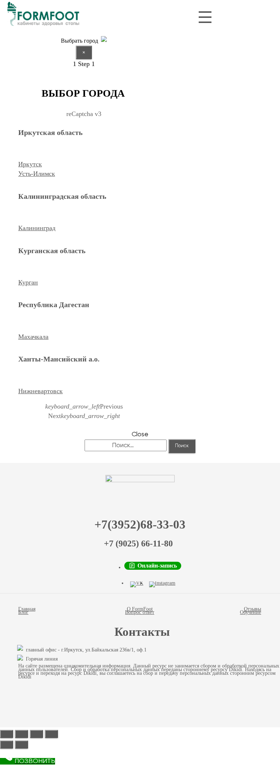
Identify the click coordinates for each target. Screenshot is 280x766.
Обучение (250, 612)
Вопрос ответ (139, 612)
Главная (26, 609)
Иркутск (30, 164)
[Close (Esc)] (6, 734)
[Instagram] (162, 584)
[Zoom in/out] (51, 734)
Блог (23, 612)
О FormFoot (140, 609)
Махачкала (33, 336)
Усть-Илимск (36, 173)
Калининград (36, 228)
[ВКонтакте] (136, 584)
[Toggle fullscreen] (36, 734)
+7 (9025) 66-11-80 (138, 543)
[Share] (21, 734)
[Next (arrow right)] (21, 744)
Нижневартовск (40, 391)
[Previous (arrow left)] (6, 744)
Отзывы (252, 609)
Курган (28, 282)
